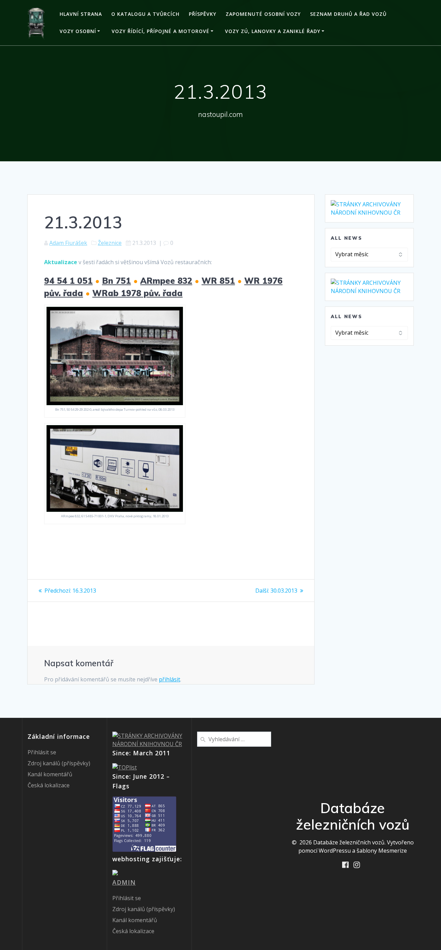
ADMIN (124, 882)
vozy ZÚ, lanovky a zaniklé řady (272, 31)
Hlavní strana (81, 14)
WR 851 (218, 281)
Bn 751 (116, 281)
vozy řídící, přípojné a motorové (160, 31)
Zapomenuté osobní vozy (263, 14)
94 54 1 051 (68, 281)
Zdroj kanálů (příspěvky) (59, 763)
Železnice (110, 243)
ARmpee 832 (166, 281)
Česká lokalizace (49, 785)
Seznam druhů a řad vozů (348, 14)
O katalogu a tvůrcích (145, 14)
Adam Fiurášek (68, 243)
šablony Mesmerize (382, 850)
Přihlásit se (42, 752)
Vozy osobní (78, 31)
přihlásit (169, 679)
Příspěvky (202, 14)
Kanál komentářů (50, 774)
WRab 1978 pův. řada (137, 293)
